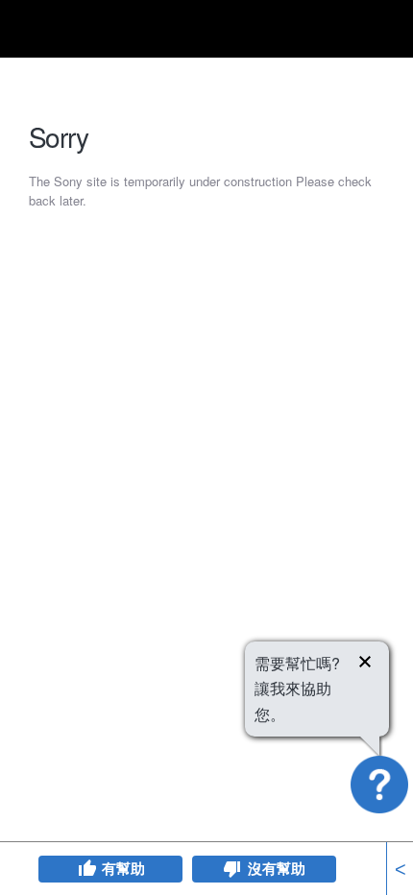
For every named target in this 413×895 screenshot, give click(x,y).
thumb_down (232, 869)
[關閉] (365, 664)
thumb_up (86, 869)
